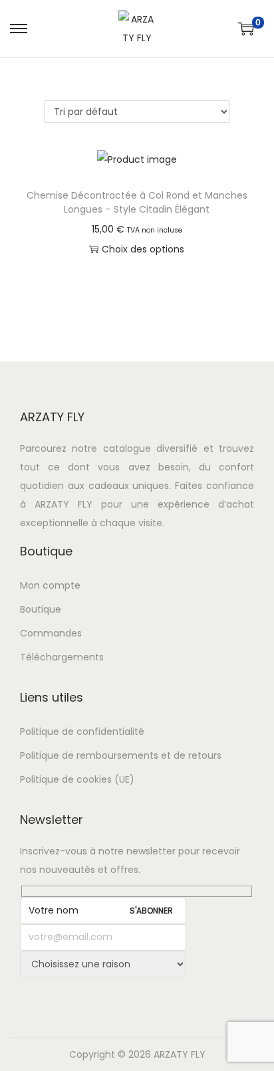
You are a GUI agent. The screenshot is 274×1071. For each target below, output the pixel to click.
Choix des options (143, 249)
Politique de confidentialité (82, 731)
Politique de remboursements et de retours (120, 755)
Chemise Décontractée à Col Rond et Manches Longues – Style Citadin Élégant (137, 202)
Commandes (51, 633)
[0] (246, 29)
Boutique (40, 609)
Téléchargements (62, 657)
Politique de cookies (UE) (77, 779)
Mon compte (50, 585)
